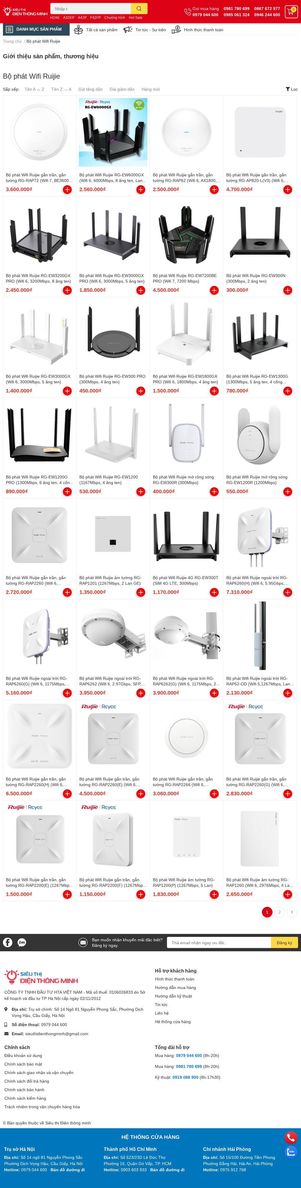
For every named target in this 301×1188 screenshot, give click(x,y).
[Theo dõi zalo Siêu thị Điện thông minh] (21, 942)
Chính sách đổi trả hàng (26, 1080)
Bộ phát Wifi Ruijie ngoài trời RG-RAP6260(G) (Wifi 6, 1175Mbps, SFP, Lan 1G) (36, 684)
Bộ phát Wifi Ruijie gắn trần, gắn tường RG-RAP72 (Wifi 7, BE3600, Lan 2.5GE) (38, 180)
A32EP (68, 17)
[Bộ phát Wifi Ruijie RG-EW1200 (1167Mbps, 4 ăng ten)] (113, 434)
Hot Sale (136, 17)
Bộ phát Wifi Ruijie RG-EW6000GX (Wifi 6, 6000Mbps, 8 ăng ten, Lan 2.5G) (111, 180)
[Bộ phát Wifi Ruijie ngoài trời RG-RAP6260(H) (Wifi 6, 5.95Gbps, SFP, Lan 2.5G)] (260, 535)
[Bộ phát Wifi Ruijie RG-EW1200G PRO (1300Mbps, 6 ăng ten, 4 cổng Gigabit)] (39, 434)
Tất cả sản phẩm (102, 29)
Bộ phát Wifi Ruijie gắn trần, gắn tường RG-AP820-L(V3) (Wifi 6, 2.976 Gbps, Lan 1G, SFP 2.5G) (256, 180)
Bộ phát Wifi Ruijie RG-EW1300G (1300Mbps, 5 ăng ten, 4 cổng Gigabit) (257, 382)
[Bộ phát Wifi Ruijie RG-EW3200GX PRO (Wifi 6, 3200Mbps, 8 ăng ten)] (39, 233)
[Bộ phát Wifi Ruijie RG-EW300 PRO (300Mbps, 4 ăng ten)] (113, 333)
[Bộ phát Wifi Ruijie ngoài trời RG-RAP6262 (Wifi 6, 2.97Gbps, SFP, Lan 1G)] (113, 636)
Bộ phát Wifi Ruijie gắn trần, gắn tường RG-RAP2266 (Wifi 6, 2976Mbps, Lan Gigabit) (183, 784)
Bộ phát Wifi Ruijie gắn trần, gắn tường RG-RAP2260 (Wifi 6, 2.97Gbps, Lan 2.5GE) (36, 583)
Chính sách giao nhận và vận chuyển (38, 1072)
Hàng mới (151, 89)
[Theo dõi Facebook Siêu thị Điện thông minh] (7, 942)
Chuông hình (114, 17)
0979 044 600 (205, 14)
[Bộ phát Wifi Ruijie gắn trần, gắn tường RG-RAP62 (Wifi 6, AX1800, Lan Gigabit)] (186, 132)
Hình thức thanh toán (203, 29)
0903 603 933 (134, 1169)
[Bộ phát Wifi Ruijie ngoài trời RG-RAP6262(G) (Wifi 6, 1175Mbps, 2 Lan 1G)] (186, 636)
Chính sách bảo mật (23, 1063)
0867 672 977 (267, 8)
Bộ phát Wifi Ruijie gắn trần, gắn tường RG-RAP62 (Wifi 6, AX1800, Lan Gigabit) (185, 180)
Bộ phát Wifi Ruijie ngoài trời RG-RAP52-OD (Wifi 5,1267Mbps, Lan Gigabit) (258, 684)
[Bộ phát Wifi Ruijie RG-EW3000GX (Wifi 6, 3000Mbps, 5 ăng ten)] (39, 333)
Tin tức (161, 1004)
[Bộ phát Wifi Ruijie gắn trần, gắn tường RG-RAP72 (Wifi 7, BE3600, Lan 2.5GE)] (39, 132)
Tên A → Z (34, 89)
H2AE (55, 17)
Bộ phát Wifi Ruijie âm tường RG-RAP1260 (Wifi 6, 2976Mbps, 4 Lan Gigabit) (259, 885)
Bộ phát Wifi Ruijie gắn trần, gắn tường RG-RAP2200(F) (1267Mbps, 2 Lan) (112, 885)
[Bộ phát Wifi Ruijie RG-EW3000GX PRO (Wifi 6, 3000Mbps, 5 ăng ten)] (113, 233)
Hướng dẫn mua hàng (175, 987)
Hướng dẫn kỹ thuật (173, 995)
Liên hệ (162, 1012)
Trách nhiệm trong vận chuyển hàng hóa (42, 1106)
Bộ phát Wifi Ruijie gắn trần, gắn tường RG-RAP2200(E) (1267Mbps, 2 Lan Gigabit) (39, 885)
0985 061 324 (237, 14)
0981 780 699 (237, 8)
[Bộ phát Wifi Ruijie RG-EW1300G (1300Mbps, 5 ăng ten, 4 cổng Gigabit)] (260, 333)
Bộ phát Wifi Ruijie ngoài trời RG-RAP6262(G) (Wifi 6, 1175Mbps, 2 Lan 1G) (184, 684)
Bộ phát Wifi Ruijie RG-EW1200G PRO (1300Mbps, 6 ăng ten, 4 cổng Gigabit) (39, 482)
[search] (139, 8)
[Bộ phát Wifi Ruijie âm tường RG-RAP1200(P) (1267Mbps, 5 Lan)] (186, 837)
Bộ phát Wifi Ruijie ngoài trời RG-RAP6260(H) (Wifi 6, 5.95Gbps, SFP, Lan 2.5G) (257, 583)
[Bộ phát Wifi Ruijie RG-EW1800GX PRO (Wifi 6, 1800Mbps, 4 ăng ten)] (186, 333)
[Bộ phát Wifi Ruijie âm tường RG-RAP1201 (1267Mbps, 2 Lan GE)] (113, 535)
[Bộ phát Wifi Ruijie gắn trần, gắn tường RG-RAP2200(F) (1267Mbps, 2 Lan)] (113, 837)
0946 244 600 (267, 14)
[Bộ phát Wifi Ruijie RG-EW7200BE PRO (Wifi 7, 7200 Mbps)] (186, 233)
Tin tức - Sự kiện (151, 29)
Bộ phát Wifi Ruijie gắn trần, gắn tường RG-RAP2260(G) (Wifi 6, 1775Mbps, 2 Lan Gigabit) (256, 784)
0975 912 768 (233, 1169)
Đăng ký (284, 942)
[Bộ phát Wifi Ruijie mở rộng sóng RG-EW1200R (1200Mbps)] (260, 434)
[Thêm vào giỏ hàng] (67, 189)
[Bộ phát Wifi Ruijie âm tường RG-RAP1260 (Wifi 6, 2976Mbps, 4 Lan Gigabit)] (260, 837)
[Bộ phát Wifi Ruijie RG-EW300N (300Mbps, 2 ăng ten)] (260, 233)
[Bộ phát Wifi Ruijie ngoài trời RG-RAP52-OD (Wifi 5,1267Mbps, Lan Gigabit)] (260, 636)
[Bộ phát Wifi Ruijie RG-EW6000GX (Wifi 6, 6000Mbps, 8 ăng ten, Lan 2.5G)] (113, 132)
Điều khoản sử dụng (23, 1055)
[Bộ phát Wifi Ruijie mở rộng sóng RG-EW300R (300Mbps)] (186, 434)
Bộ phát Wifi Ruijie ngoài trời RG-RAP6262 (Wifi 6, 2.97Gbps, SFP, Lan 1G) (110, 684)
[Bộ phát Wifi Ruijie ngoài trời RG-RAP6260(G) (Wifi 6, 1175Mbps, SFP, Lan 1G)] (39, 636)
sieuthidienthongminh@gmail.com (56, 1033)
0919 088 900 (186, 1077)
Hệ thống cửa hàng (173, 1021)
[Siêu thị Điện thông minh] (25, 11)
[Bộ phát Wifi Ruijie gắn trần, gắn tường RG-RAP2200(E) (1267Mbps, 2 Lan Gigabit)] (39, 837)
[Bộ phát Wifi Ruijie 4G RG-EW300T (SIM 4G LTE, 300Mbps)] (186, 535)
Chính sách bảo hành (24, 1089)
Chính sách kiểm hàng (25, 1098)
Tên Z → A (61, 89)
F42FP (95, 17)
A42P (82, 17)
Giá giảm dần (122, 89)
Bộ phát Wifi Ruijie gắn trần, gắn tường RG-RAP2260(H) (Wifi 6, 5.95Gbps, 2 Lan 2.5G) (36, 784)
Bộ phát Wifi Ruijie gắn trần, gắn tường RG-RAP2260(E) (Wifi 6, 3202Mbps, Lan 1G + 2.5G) (109, 784)
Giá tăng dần (90, 89)
